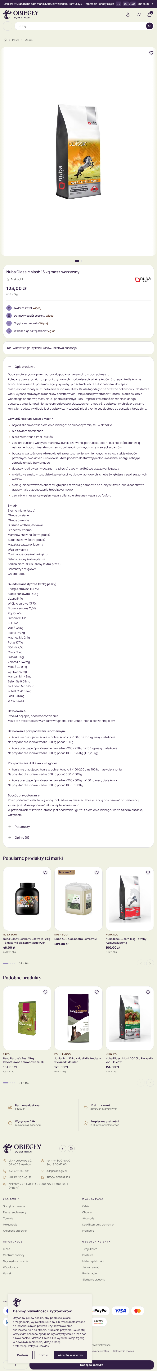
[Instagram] (71, 1148)
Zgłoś (51, 331)
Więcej (37, 308)
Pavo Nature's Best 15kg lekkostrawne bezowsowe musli (23, 1060)
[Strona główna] (5, 39)
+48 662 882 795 (19, 1171)
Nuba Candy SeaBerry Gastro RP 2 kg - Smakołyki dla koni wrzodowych (26, 940)
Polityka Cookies (38, 1346)
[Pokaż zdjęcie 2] (81, 261)
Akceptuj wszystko (70, 1355)
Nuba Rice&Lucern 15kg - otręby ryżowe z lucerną (126, 940)
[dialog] (50, 1328)
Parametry (22, 827)
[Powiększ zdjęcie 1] (78, 151)
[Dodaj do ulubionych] (151, 52)
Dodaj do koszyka (91, 1365)
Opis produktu (25, 367)
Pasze (15, 40)
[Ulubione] (138, 14)
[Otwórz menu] (7, 26)
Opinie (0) (22, 837)
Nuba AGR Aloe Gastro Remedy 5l (75, 939)
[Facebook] (62, 1148)
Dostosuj (22, 1355)
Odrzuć (43, 1355)
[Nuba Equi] (143, 279)
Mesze (29, 40)
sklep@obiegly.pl (57, 1171)
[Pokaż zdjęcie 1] (77, 261)
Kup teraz (143, 3)
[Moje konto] (127, 14)
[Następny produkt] (150, 963)
